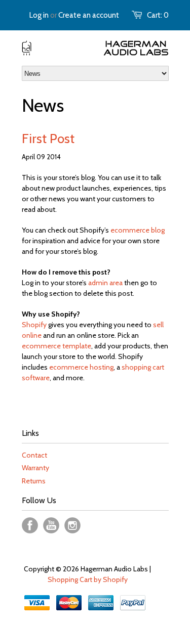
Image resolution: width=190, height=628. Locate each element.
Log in (39, 15)
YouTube (51, 525)
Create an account (88, 15)
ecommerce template (56, 345)
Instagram (72, 525)
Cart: (158, 15)
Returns (34, 480)
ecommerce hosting (81, 367)
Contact (34, 455)
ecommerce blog (137, 230)
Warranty (35, 467)
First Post (48, 138)
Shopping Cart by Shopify (88, 579)
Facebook (30, 525)
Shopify (34, 324)
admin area (105, 282)
